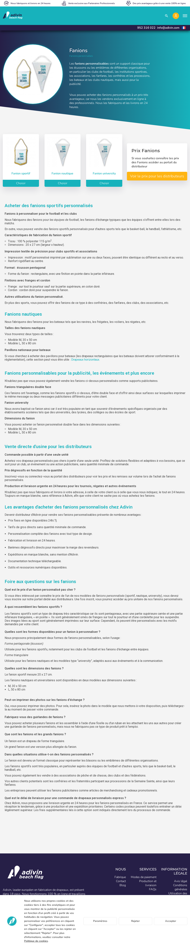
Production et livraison (147, 883)
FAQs (152, 889)
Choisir (20, 183)
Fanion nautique (62, 173)
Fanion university (104, 173)
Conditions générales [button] (180, 887)
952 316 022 (146, 28)
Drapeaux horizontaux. (85, 359)
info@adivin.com (168, 28)
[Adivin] (12, 15)
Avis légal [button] (180, 881)
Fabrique (120, 877)
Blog (122, 885)
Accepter (170, 921)
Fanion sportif (21, 173)
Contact (121, 881)
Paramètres (100, 921)
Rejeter (135, 921)
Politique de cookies (36, 941)
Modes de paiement (143, 877)
